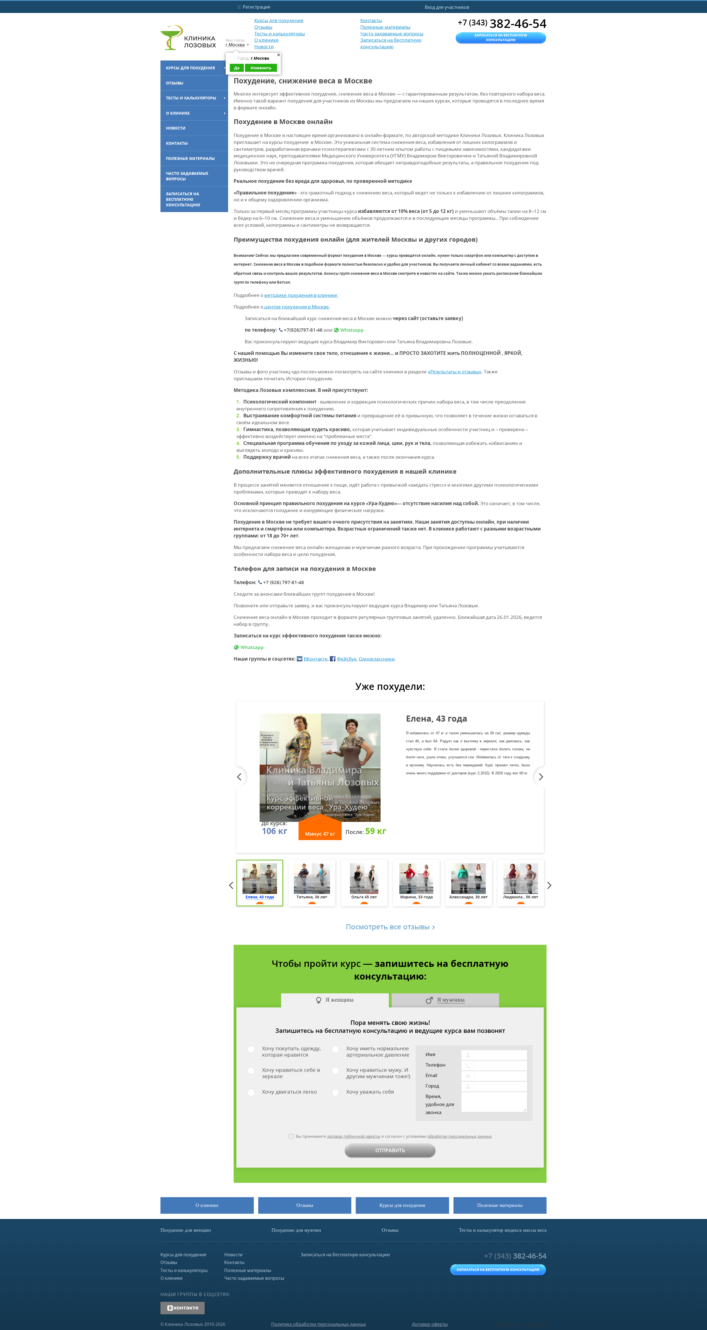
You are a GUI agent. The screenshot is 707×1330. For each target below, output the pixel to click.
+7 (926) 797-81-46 (283, 582)
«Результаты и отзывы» (454, 371)
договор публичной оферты (353, 1136)
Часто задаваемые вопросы (187, 176)
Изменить (260, 67)
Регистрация (256, 7)
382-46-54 (515, 1256)
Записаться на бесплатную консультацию (183, 199)
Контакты (177, 143)
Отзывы (174, 83)
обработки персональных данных (460, 1136)
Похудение (185, 1230)
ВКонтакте (316, 659)
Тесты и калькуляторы (191, 98)
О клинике (178, 113)
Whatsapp (352, 330)
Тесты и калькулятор (503, 1230)
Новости (176, 128)
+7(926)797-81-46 (303, 330)
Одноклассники (377, 659)
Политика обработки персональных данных (318, 1324)
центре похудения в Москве (296, 307)
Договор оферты (430, 1324)
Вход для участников (447, 7)
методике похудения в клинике (300, 295)
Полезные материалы (190, 158)
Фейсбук (347, 659)
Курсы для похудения (190, 67)
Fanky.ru (538, 1324)
